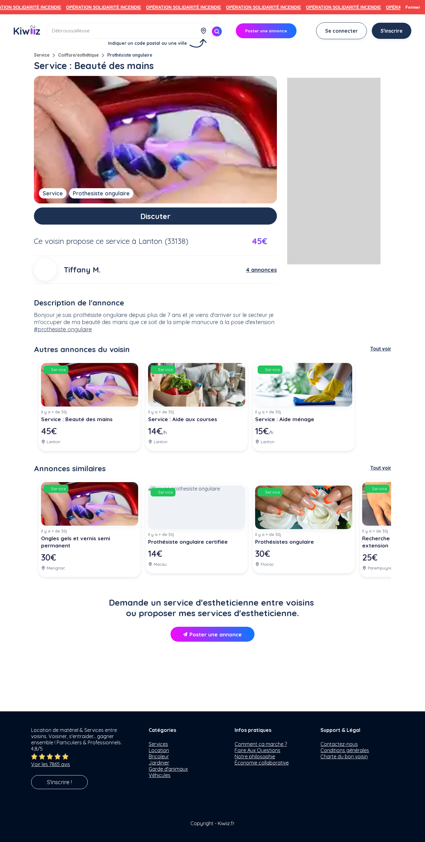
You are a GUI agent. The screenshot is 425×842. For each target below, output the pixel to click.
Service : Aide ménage (284, 419)
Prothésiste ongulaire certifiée (188, 541)
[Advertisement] (334, 171)
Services (158, 744)
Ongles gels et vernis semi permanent (75, 542)
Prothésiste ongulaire (129, 55)
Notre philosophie (255, 756)
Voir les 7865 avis (50, 764)
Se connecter (341, 31)
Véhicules (159, 775)
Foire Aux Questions (257, 750)
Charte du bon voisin (344, 756)
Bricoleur (159, 756)
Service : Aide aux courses (182, 419)
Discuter (155, 216)
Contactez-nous (339, 744)
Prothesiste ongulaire (101, 193)
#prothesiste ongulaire (63, 329)
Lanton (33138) (163, 241)
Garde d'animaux (168, 769)
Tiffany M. (82, 269)
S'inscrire (392, 31)
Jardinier (159, 763)
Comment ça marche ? (261, 744)
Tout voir (380, 349)
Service (41, 55)
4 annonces (261, 270)
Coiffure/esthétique (78, 55)
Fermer (412, 7)
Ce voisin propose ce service (82, 241)
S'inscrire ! (59, 782)
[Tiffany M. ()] (45, 269)
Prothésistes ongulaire (284, 541)
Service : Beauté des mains (77, 419)
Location (159, 750)
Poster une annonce (215, 634)
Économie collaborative (262, 763)
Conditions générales (344, 750)
